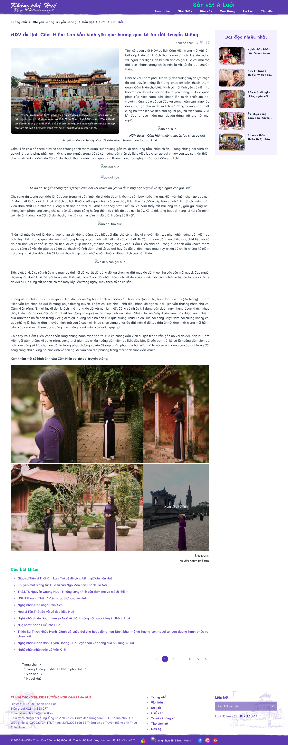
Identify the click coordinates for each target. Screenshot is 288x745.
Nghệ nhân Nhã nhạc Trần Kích (40, 605)
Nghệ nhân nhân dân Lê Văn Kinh (42, 649)
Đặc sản (206, 11)
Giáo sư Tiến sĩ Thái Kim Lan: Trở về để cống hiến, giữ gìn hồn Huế (65, 578)
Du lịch (156, 708)
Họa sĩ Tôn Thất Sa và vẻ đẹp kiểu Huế (46, 611)
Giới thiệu (185, 11)
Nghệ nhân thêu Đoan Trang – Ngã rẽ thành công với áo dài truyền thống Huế (74, 618)
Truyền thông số (163, 718)
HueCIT (130, 740)
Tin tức (248, 11)
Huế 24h (157, 713)
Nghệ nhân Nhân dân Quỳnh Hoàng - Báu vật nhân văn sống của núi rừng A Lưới (76, 643)
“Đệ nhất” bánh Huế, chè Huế (39, 625)
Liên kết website (228, 706)
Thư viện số (159, 723)
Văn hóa (32, 674)
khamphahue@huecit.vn (36, 713)
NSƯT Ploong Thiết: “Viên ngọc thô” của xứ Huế (52, 598)
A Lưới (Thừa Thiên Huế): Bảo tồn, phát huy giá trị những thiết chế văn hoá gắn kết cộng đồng (259, 137)
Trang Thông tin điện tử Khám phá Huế (54, 669)
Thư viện (267, 11)
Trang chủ (162, 11)
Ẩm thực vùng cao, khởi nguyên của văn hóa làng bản (259, 116)
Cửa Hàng (227, 11)
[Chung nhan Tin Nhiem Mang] (171, 740)
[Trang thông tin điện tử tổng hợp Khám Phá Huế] (80, 8)
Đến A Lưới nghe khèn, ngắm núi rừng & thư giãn (258, 94)
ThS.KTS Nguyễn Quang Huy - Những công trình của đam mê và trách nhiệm (73, 592)
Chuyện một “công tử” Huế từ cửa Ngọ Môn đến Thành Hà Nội (62, 585)
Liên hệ (156, 729)
